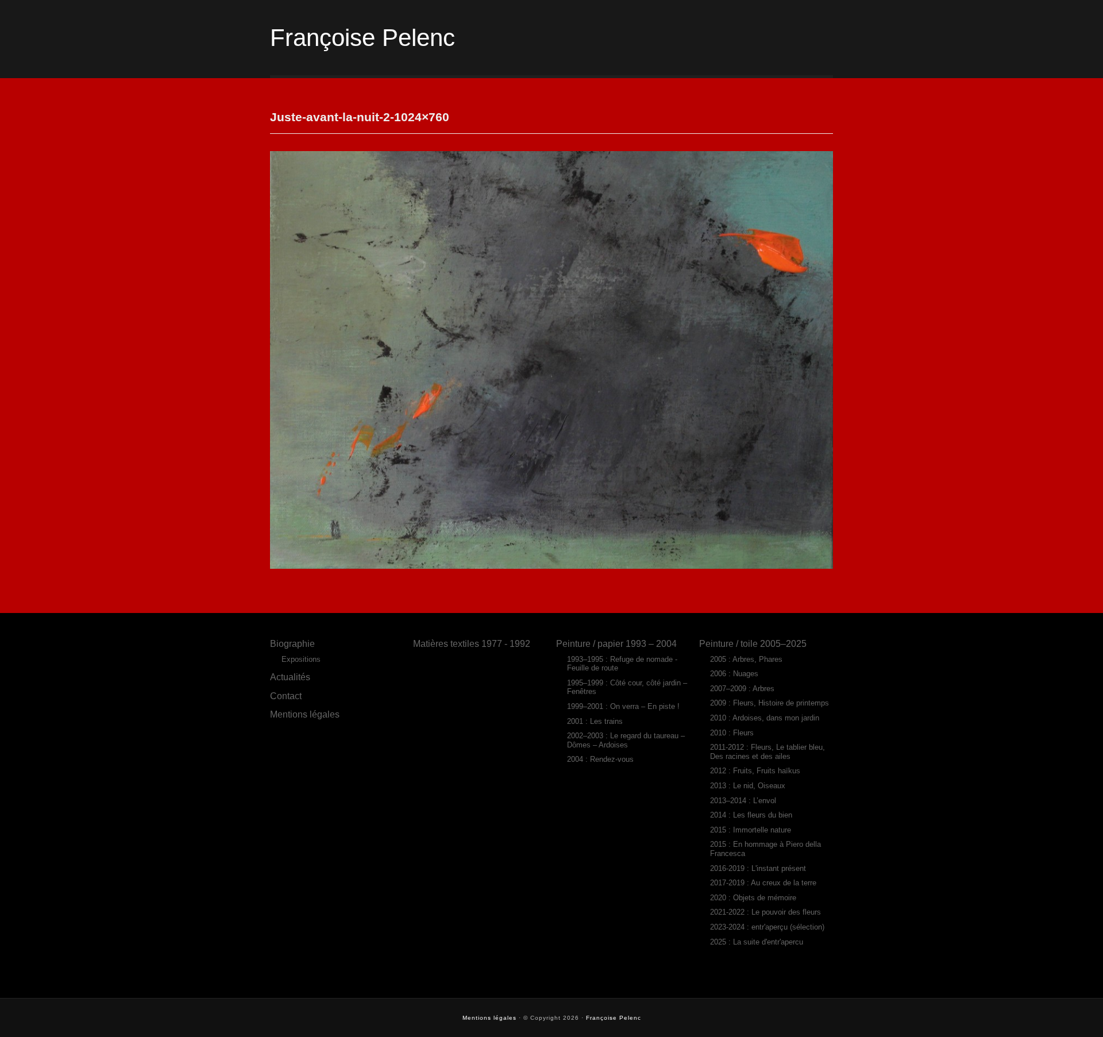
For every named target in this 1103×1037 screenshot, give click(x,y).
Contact (286, 696)
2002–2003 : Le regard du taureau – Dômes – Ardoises (626, 740)
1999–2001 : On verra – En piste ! (623, 706)
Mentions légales (305, 714)
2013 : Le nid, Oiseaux (747, 785)
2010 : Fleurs (732, 732)
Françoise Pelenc (362, 37)
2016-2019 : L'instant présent (758, 868)
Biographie (292, 643)
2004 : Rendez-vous (600, 759)
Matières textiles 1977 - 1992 (471, 643)
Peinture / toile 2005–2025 (753, 643)
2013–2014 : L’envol (743, 800)
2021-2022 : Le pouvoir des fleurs (765, 912)
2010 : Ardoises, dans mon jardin (764, 718)
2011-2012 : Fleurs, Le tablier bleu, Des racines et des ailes (767, 752)
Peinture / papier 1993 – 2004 (616, 643)
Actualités (290, 677)
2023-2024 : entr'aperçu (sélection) (767, 927)
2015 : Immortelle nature (750, 830)
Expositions (301, 659)
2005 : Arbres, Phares (746, 659)
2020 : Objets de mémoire (753, 897)
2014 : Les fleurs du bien (751, 815)
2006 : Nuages (734, 673)
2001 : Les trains (595, 721)
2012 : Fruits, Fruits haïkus (755, 770)
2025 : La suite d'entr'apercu (756, 942)
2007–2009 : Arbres (742, 688)
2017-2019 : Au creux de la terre (763, 882)
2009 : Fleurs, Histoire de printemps (769, 703)
